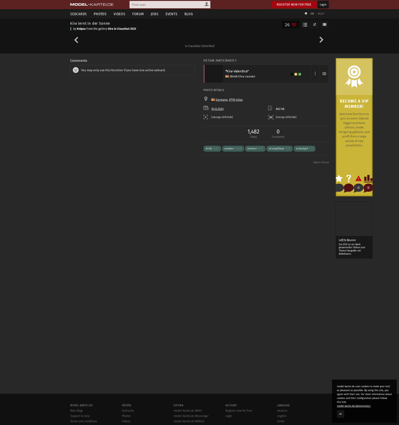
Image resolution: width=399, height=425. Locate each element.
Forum (138, 14)
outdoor (233, 148)
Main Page (76, 410)
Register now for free (294, 4)
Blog (188, 14)
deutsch (282, 410)
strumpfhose (280, 148)
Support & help (80, 416)
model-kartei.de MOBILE (189, 421)
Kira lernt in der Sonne (90, 23)
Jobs (155, 14)
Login (323, 4)
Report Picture (321, 162)
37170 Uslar (236, 99)
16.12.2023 (217, 109)
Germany (221, 99)
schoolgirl (304, 148)
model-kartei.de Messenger (191, 416)
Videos (119, 14)
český (280, 421)
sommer (255, 148)
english (281, 416)
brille (212, 148)
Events (172, 14)
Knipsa (81, 28)
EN (312, 13)
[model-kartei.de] (92, 4)
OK (340, 414)
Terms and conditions (83, 421)
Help (321, 13)
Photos (100, 14)
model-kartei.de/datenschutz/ (354, 405)
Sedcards (78, 14)
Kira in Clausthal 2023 (122, 28)
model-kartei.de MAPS (188, 410)
